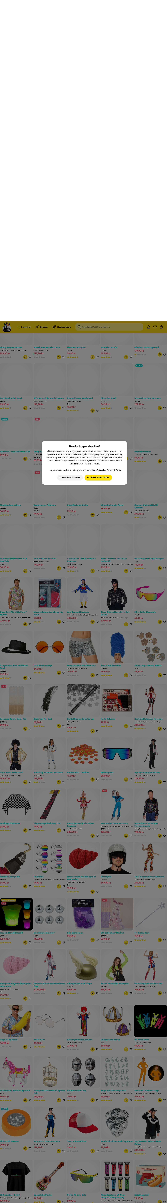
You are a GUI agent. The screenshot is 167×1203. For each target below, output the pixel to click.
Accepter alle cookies (98, 157)
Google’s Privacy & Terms (109, 149)
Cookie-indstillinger (70, 157)
